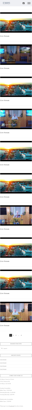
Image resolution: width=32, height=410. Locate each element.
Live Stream (4, 36)
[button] (29, 3)
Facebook (11, 406)
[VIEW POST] (16, 22)
